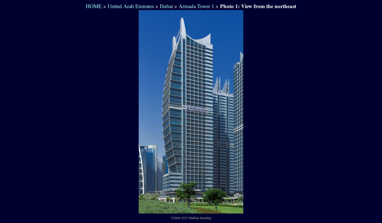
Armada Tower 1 (196, 6)
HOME (93, 6)
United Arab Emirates (131, 6)
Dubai (166, 6)
